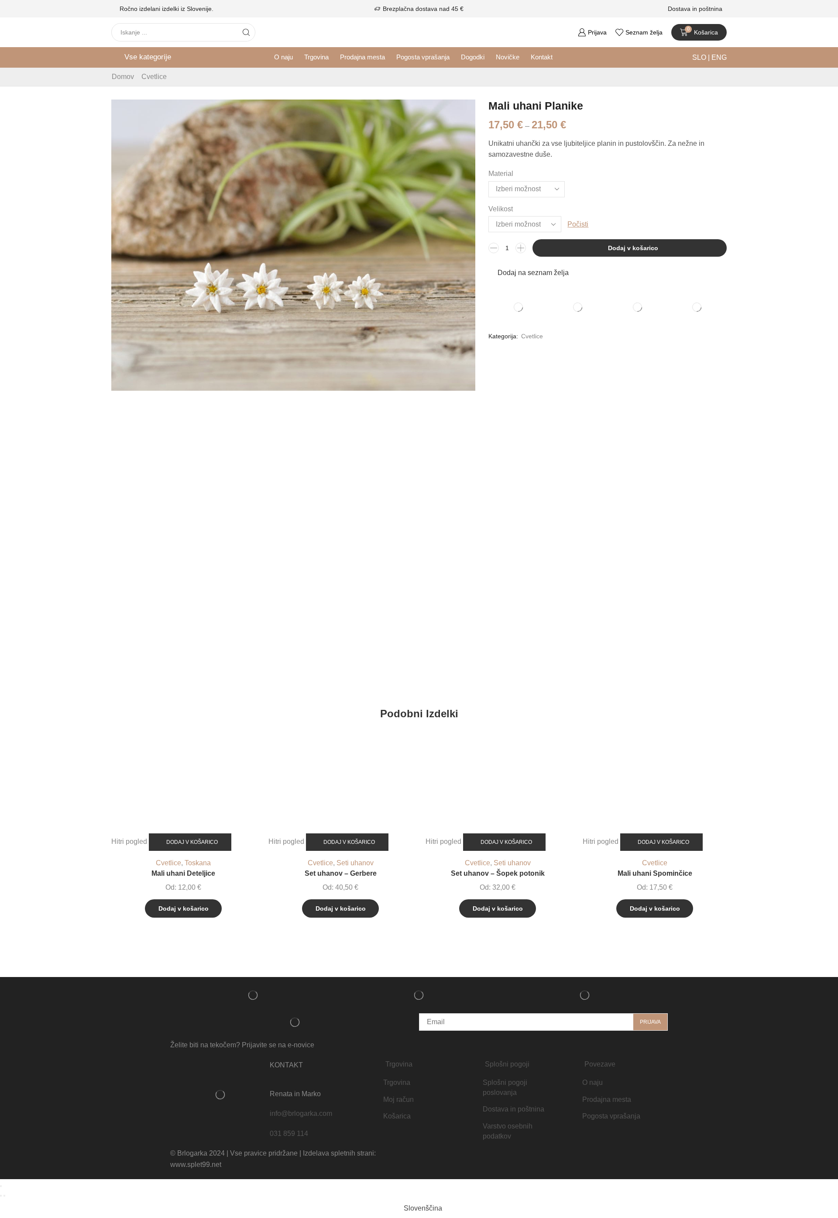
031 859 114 (289, 1133)
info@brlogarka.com (301, 1113)
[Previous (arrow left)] (1, 1196)
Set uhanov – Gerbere (341, 873)
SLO (700, 57)
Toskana (198, 863)
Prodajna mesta (362, 57)
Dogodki (472, 57)
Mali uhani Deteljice (183, 873)
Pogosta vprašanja (423, 57)
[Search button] (246, 32)
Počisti (577, 224)
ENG (718, 57)
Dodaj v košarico (633, 247)
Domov (123, 76)
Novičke (507, 57)
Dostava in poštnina (695, 8)
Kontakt (542, 57)
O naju (283, 57)
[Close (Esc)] (1, 1186)
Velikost (500, 209)
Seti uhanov (355, 863)
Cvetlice (154, 76)
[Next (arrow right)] (4, 1196)
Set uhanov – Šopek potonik (498, 873)
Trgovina (316, 57)
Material (500, 173)
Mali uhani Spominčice (655, 873)
